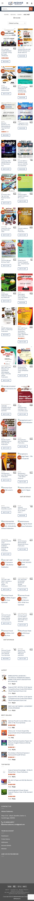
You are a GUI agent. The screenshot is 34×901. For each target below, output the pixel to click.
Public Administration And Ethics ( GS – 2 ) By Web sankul (23, 408)
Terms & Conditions (17, 891)
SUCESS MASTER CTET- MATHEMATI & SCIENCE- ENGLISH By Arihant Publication (6, 545)
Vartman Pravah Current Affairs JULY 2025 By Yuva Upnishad (6, 653)
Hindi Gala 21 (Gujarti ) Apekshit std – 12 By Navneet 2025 (23, 263)
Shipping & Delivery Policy (17, 893)
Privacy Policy (23, 889)
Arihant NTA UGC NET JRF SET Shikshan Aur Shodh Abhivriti (24, 51)
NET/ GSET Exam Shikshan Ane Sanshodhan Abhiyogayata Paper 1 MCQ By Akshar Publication (6, 372)
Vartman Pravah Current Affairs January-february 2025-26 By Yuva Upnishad (23, 618)
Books (13, 14)
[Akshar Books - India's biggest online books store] (16, 3)
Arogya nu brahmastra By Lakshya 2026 (5, 88)
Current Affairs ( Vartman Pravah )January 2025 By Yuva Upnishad (23, 163)
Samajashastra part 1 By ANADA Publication (23, 441)
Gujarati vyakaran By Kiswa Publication (23, 230)
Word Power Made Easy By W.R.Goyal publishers (22, 653)
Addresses (4, 842)
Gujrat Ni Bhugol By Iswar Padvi (6, 261)
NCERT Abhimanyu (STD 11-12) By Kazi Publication (7, 329)
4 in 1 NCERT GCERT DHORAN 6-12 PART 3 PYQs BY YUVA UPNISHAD (6, 53)
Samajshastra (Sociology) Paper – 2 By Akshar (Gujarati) (23, 476)
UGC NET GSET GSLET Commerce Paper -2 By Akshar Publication (6, 583)
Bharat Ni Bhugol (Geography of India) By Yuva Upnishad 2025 (23, 89)
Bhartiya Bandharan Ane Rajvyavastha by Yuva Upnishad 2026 (5, 126)
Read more (6, 61)
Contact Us (14, 889)
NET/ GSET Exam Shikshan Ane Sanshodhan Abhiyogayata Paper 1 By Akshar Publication (23, 332)
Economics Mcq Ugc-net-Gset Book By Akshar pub (5, 197)
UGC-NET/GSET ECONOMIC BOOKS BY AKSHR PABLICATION (22, 583)
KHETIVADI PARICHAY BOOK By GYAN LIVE (6, 295)
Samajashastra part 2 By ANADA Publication (6, 475)
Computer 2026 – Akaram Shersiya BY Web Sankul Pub (6, 163)
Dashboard (4, 836)
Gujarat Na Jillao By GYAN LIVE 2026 (6, 230)
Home (6, 14)
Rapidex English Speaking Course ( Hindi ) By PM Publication (6, 442)
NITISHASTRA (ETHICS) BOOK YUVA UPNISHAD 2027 (23, 370)
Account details (6, 845)
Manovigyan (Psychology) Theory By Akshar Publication (23, 296)
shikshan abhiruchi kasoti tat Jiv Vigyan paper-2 (22, 509)
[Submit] (31, 9)
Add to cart (6, 93)
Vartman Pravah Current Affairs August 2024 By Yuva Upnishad (6, 617)
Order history (5, 839)
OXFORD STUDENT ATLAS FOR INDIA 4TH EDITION (6, 408)
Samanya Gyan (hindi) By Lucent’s (6, 508)
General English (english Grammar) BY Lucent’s (23, 196)
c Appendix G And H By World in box (23, 123)
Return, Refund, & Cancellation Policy (17, 892)
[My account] (32, 3)
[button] (2, 3)
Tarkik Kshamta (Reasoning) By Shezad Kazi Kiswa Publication (23, 543)
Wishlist (4, 848)
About (7, 889)
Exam (19, 14)
